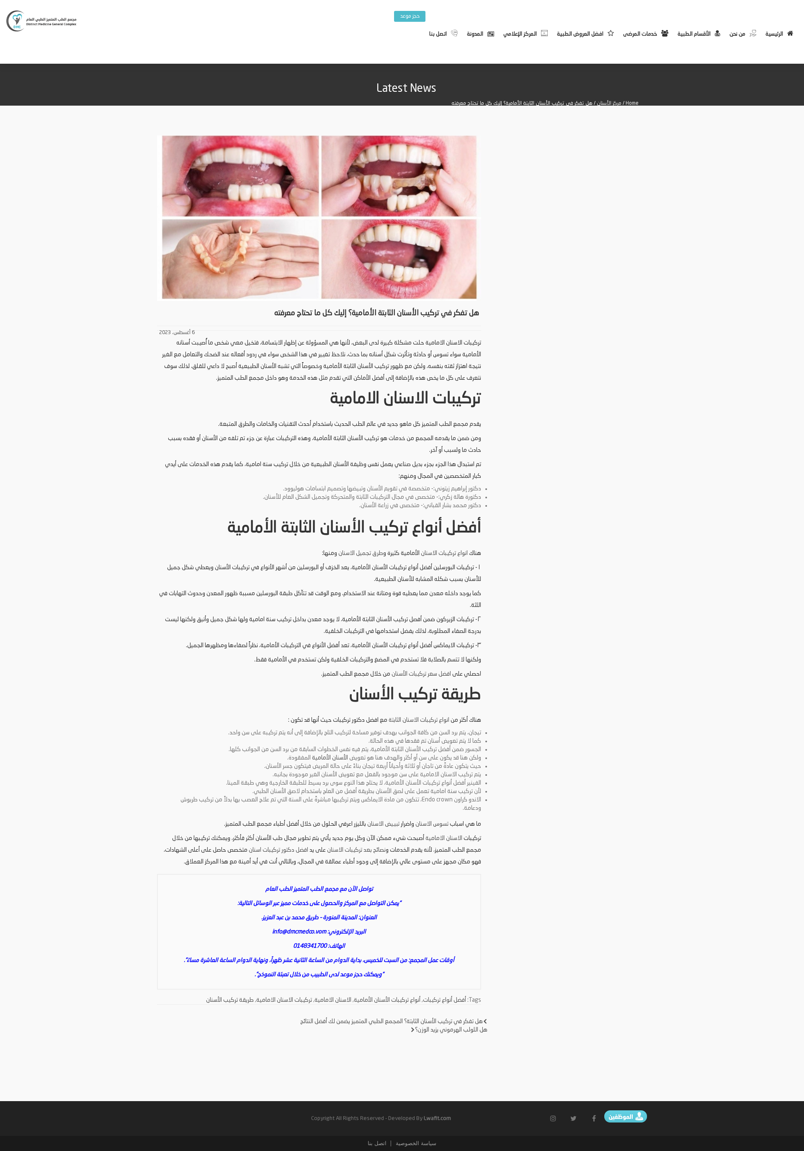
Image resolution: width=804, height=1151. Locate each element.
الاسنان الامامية (443, 838)
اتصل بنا (438, 34)
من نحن (737, 34)
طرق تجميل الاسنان (360, 553)
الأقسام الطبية (694, 34)
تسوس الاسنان (432, 824)
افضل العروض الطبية (580, 34)
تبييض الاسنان (383, 824)
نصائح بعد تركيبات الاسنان (356, 850)
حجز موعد (410, 16)
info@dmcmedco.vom (299, 932)
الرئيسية (774, 34)
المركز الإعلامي (520, 34)
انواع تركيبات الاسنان (444, 553)
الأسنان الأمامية (330, 758)
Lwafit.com (437, 1118)
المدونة (475, 34)
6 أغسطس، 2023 (177, 332)
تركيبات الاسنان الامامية (284, 1000)
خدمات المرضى (640, 34)
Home (632, 103)
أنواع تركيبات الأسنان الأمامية (387, 1000)
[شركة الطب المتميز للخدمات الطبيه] (41, 22)
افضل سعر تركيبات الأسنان (421, 674)
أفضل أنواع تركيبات (444, 1000)
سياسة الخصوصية (415, 1143)
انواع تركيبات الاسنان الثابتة (419, 720)
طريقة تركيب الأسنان (230, 1000)
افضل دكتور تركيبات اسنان (278, 850)
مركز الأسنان (609, 103)
